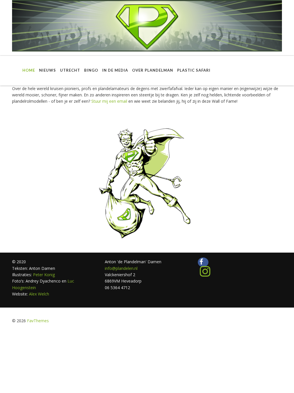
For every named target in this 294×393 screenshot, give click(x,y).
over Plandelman (152, 70)
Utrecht (70, 70)
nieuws (47, 70)
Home (28, 70)
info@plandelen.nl (121, 268)
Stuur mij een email (109, 101)
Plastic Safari (193, 70)
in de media (115, 70)
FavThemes (38, 320)
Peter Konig (43, 274)
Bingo (91, 70)
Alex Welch (39, 294)
